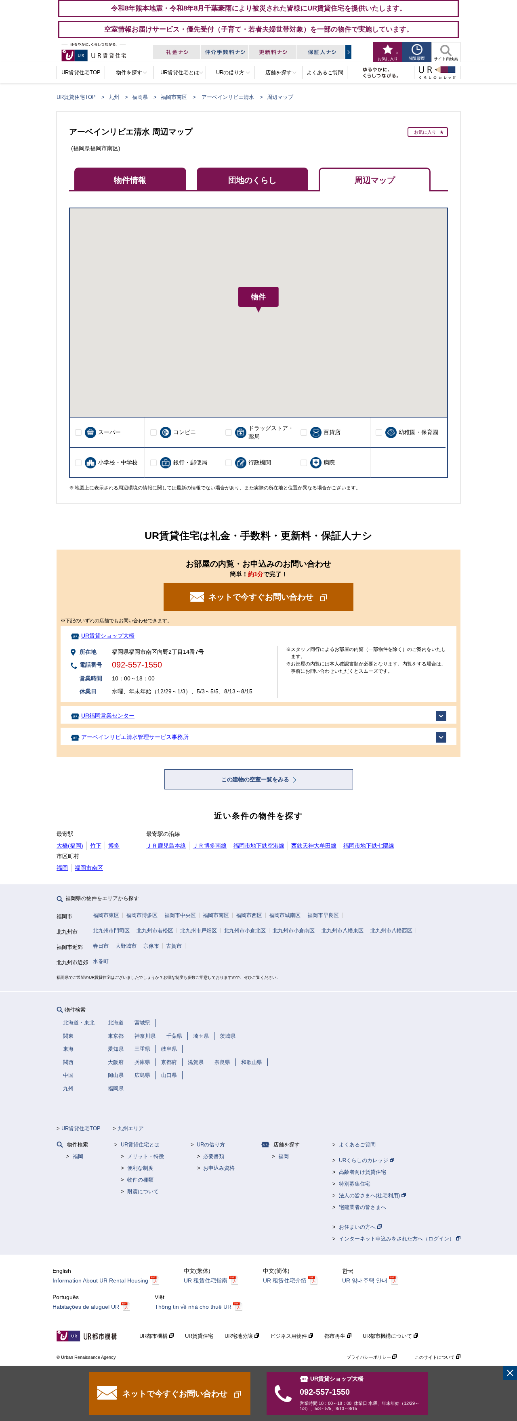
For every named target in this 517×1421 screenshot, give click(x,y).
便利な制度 (140, 1168)
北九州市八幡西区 (391, 930)
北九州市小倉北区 (245, 930)
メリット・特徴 (145, 1156)
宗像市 (151, 946)
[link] (510, 1373)
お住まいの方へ (358, 1227)
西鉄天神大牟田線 (313, 845)
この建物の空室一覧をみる (256, 779)
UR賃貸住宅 (199, 1336)
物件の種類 (140, 1180)
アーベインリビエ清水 (228, 97)
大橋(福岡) (70, 845)
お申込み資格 (219, 1168)
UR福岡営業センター (108, 715)
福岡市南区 (174, 97)
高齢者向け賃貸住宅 (362, 1172)
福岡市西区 (249, 915)
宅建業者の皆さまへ (362, 1207)
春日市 (101, 946)
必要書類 (213, 1156)
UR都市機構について (388, 1336)
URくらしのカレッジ (364, 1160)
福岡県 (140, 97)
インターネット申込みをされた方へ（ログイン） (397, 1239)
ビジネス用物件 (289, 1336)
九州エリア (131, 1128)
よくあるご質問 (357, 1145)
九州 (114, 97)
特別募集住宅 (354, 1184)
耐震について (143, 1191)
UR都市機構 (154, 1336)
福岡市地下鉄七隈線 (368, 845)
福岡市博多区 (142, 915)
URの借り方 (211, 1145)
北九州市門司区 (111, 930)
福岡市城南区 (285, 915)
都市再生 (335, 1336)
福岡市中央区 (180, 915)
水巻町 (101, 961)
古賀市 (174, 946)
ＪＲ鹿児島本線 (166, 845)
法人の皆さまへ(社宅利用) (370, 1195)
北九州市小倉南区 (294, 930)
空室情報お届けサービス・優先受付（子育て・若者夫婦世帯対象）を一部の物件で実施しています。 (258, 29)
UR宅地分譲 (239, 1336)
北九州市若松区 (155, 930)
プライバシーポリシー (369, 1357)
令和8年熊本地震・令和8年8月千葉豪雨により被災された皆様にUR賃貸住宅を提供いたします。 (258, 8)
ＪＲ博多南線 (210, 845)
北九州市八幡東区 (343, 930)
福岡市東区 (106, 915)
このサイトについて (435, 1357)
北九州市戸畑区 (198, 930)
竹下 (95, 845)
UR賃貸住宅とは (140, 1145)
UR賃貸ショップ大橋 (108, 635)
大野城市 (126, 946)
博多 (114, 845)
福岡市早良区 (323, 915)
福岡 (62, 868)
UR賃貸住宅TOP (76, 97)
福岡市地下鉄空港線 (258, 845)
